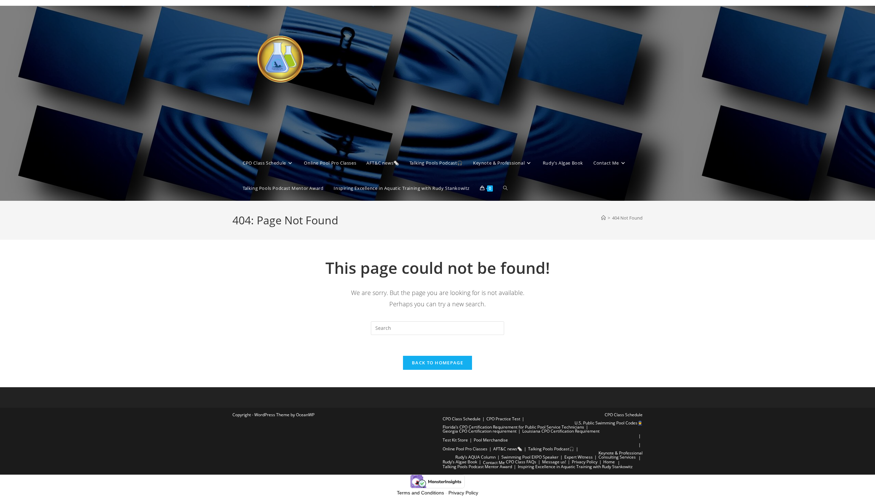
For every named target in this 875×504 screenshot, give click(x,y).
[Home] (603, 218)
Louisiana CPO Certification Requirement (561, 431)
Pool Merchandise (491, 440)
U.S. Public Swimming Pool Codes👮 (609, 423)
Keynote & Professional (620, 453)
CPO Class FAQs (521, 462)
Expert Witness (578, 457)
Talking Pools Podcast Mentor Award (477, 467)
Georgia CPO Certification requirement (479, 431)
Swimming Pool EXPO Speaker (529, 457)
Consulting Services (617, 457)
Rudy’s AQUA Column (475, 457)
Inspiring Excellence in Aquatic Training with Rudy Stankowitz (575, 467)
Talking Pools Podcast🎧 (551, 449)
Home (609, 462)
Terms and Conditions (420, 492)
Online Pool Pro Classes (465, 449)
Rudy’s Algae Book (460, 462)
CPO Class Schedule (624, 415)
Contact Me (494, 462)
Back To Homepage (437, 363)
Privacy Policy (584, 462)
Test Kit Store (455, 440)
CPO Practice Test (503, 419)
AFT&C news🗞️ (507, 449)
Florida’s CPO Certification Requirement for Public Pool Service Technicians (513, 427)
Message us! (554, 462)
